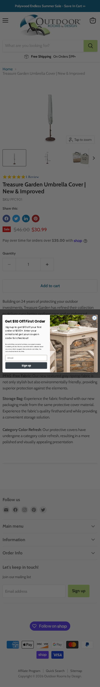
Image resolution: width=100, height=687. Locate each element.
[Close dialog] (94, 318)
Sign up (26, 365)
